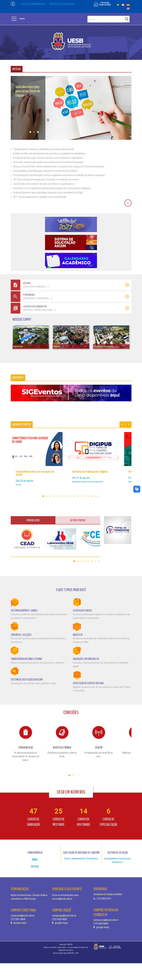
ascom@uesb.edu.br (62, 898)
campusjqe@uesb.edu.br (64, 915)
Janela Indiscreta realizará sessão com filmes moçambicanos (43, 183)
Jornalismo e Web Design (23, 898)
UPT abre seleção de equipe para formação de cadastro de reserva (46, 179)
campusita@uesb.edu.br (22, 915)
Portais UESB (33, 520)
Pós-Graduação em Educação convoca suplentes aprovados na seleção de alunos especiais (59, 175)
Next (128, 424)
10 (74, 496)
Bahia (34, 859)
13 (85, 496)
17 (99, 496)
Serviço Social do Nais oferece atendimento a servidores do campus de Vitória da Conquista (58, 166)
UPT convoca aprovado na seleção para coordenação (39, 196)
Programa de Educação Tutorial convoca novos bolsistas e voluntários (48, 157)
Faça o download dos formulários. (81, 858)
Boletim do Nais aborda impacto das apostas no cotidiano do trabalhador (49, 153)
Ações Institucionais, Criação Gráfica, (29, 895)
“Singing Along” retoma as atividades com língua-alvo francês (43, 149)
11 (78, 496)
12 (81, 496)
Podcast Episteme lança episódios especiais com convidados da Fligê (48, 192)
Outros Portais (78, 520)
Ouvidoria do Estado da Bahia (108, 894)
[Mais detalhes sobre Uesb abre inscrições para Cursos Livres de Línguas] (71, 139)
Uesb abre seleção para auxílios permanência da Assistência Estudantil (48, 162)
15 (92, 496)
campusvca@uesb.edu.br (106, 920)
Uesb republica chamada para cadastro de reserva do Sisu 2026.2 (45, 170)
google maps (19, 922)
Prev (122, 424)
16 (95, 496)
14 (88, 496)
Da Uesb (35, 866)
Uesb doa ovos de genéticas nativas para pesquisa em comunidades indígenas (52, 188)
